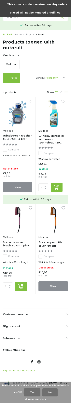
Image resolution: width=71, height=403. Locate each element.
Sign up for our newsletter (19, 370)
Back (9, 34)
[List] (66, 92)
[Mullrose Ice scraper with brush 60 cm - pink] (17, 220)
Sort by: (40, 77)
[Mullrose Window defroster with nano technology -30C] (53, 113)
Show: (51, 92)
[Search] (62, 17)
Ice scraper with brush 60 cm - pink (16, 243)
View (18, 187)
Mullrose (8, 130)
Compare (13, 149)
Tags (29, 34)
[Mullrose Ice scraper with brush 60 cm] (53, 220)
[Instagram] (39, 362)
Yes (32, 392)
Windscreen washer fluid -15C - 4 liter (17, 137)
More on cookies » (35, 399)
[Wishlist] (30, 101)
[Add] (57, 187)
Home (18, 34)
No (50, 392)
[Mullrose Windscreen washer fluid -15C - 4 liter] (17, 113)
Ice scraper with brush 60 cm (50, 244)
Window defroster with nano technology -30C (51, 139)
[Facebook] (32, 362)
